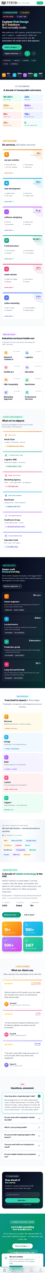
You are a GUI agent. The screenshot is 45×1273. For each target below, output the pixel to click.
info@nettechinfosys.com (24, 1252)
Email (6, 64)
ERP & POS (7, 60)
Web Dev (17, 60)
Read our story (10, 915)
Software (26, 60)
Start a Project (11, 47)
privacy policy (27, 1204)
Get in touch (29, 915)
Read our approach (11, 586)
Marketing (14, 64)
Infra (34, 60)
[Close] (39, 1257)
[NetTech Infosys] (9, 2)
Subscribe (21, 1200)
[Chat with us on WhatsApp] (27, 53)
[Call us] (33, 53)
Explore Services (11, 53)
